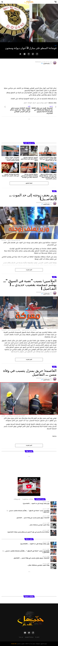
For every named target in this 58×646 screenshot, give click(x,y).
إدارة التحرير (46, 64)
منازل (25, 102)
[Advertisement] (29, 76)
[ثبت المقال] (29, 54)
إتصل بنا (37, 637)
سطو (34, 102)
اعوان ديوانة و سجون (42, 102)
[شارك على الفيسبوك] (37, 54)
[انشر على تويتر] (33, 54)
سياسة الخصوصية (29, 637)
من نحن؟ (21, 637)
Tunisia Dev (14, 644)
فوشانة (29, 102)
